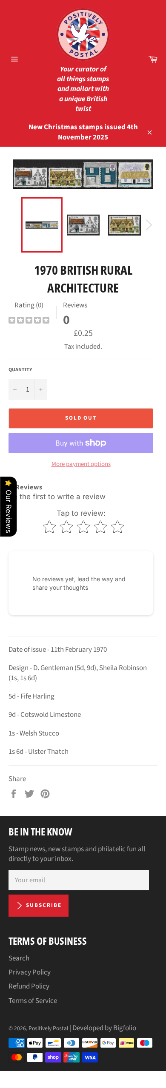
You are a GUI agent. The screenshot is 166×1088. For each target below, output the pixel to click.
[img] (29, 321)
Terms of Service (33, 1001)
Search (19, 958)
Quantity (20, 369)
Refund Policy (29, 986)
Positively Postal (48, 1028)
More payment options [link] (81, 464)
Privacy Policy (30, 972)
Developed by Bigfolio (104, 1028)
